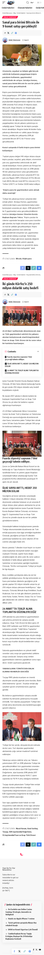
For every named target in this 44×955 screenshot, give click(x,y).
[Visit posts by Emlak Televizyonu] (5, 40)
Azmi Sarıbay (32, 828)
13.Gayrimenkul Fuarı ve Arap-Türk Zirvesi (19, 835)
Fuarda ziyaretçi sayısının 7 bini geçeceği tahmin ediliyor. (18, 358)
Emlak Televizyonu (14, 40)
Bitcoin (19, 259)
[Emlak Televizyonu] (11, 2)
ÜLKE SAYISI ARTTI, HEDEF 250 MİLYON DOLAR (21, 365)
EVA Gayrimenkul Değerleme (20, 832)
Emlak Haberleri (10, 17)
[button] (4, 2)
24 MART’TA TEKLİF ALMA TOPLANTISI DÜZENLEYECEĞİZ (22, 371)
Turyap (5, 832)
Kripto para (27, 259)
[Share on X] (8, 33)
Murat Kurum (21, 828)
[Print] (16, 33)
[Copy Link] (12, 33)
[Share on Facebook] (14, 951)
